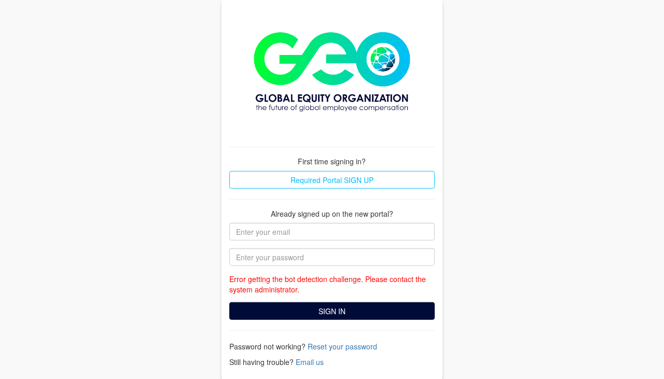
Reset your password (342, 346)
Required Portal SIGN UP (332, 179)
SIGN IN (332, 311)
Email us (310, 362)
